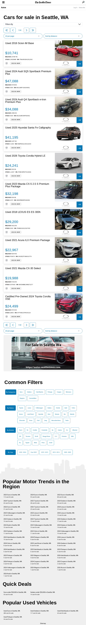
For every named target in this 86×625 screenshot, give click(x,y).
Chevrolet (22, 420)
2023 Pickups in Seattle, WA (66, 550)
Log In (75, 7)
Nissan (57, 414)
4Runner (74, 430)
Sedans (29, 392)
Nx (52, 430)
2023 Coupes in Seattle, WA (66, 563)
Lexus (29, 408)
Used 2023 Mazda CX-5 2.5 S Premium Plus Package (27, 185)
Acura (21, 414)
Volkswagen (39, 408)
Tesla (66, 420)
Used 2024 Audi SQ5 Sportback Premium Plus (28, 72)
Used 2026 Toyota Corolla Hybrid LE (25, 155)
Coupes (59, 392)
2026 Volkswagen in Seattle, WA (14, 569)
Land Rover (30, 414)
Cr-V (56, 436)
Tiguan (27, 442)
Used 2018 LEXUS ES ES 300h (22, 212)
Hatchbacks (39, 392)
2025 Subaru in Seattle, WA (13, 520)
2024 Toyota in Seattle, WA (12, 502)
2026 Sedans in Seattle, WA (66, 544)
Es (67, 430)
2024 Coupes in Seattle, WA (39, 563)
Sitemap (43, 623)
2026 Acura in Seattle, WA (65, 569)
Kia (65, 414)
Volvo (73, 408)
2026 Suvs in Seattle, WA (12, 508)
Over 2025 (34, 452)
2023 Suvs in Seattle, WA (65, 496)
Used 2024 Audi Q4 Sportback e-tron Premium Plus (25, 100)
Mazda (72, 414)
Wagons (22, 398)
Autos (3, 7)
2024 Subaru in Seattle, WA (66, 526)
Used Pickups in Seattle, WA (13, 618)
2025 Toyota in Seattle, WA (39, 502)
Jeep (45, 420)
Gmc (49, 414)
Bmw (30, 420)
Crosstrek (44, 430)
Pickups (50, 392)
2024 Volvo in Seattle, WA (12, 544)
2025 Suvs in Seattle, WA (12, 496)
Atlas (35, 442)
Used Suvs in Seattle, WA (12, 612)
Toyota (21, 408)
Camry (60, 430)
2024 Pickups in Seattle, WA (39, 538)
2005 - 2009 (67, 452)
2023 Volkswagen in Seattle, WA (41, 526)
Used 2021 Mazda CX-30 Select (23, 268)
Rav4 (20, 430)
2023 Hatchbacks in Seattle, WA (14, 538)
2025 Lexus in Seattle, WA (65, 514)
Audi (65, 408)
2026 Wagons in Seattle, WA (39, 569)
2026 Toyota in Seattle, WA (39, 508)
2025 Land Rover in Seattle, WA (40, 544)
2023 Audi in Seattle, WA (12, 526)
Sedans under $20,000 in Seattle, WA (42, 593)
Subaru (49, 408)
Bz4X (36, 436)
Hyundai (40, 414)
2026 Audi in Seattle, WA (12, 575)
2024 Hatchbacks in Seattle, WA (14, 550)
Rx (27, 430)
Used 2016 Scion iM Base (19, 43)
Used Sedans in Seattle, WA (39, 612)
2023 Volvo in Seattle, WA (38, 532)
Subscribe (82, 7)
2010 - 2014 (56, 452)
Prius (43, 442)
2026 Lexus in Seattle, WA (65, 538)
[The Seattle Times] (43, 2)
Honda (58, 408)
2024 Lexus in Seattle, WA (65, 508)
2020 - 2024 (22, 452)
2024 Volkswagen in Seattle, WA (68, 532)
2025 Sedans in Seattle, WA (66, 520)
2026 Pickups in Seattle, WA (13, 563)
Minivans (68, 392)
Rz (20, 442)
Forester (64, 436)
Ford (38, 420)
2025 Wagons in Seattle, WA (39, 556)
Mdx (72, 436)
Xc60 (50, 442)
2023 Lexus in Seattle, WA (39, 514)
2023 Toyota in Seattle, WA (39, 520)
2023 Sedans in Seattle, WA (13, 532)
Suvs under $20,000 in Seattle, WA (15, 593)
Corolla (35, 430)
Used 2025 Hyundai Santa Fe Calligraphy (28, 127)
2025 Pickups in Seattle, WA (13, 556)
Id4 (20, 436)
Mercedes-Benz (56, 420)
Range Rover (46, 436)
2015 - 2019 (44, 452)
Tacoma (28, 436)
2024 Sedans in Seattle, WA (66, 502)
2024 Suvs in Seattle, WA (38, 496)
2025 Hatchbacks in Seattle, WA (40, 550)
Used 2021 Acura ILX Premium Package (27, 240)
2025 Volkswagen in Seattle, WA (14, 514)
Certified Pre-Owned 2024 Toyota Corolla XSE (28, 297)
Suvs (21, 392)
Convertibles (32, 398)
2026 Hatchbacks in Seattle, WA (67, 556)
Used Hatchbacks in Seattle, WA (67, 612)
